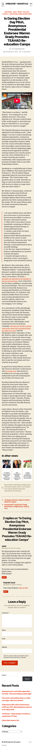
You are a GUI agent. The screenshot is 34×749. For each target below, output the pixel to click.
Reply (4, 577)
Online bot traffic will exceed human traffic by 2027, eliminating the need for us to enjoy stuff (17, 707)
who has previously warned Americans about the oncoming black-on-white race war (16, 328)
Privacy (4, 745)
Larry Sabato (26, 487)
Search (4, 675)
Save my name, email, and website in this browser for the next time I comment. (16, 656)
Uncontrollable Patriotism (21, 14)
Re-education (17, 491)
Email (3, 639)
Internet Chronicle (13, 742)
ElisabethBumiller (19, 49)
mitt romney (8, 489)
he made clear (11, 371)
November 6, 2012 (12, 52)
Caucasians (8, 487)
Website (4, 647)
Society (5, 14)
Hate (15, 12)
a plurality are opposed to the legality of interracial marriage (16, 279)
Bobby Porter (26, 485)
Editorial (8, 12)
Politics (26, 12)
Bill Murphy (18, 485)
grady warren (17, 487)
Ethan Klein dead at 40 (10, 720)
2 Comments (26, 52)
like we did (23, 588)
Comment (5, 613)
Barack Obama (9, 485)
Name (4, 630)
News (20, 12)
